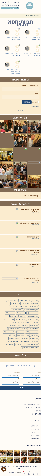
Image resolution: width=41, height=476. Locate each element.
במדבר (8, 37)
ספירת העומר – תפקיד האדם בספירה (29, 252)
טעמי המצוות (32, 319)
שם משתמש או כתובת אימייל (29, 85)
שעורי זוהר (13, 338)
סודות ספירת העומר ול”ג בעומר (30, 279)
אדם (34, 300)
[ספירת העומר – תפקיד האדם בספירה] (10, 255)
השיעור (20, 313)
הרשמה (20, 110)
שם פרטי (38, 372)
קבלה (33, 338)
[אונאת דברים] (12, 46)
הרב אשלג (16, 310)
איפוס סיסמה (35, 106)
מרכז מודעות (14, 326)
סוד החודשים (35, 432)
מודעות (24, 322)
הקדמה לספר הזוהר (30, 310)
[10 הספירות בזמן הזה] (32, 46)
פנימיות (19, 332)
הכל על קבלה (35, 435)
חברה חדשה (32, 316)
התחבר (27, 102)
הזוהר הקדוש (12, 300)
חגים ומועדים (35, 429)
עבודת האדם (13, 329)
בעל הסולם (24, 300)
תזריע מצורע (27, 53)
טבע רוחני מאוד (33, 265)
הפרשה (23, 307)
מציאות (33, 326)
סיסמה (36, 93)
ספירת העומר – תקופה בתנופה (29, 223)
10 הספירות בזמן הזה (34, 55)
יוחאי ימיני (20, 319)
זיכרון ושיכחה (36, 39)
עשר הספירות (31, 332)
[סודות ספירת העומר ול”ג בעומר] (10, 283)
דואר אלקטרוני (37, 379)
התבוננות (10, 313)
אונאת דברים (16, 55)
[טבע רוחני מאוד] (10, 269)
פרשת (34, 335)
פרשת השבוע (22, 335)
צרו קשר (4, 2)
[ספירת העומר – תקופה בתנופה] (10, 227)
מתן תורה (33, 329)
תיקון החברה (32, 345)
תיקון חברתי (19, 345)
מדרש (34, 322)
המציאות (15, 303)
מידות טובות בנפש (15, 71)
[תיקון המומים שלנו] (10, 241)
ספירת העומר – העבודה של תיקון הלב (30, 210)
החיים (34, 303)
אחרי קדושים (27, 37)
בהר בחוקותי (7, 53)
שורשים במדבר (15, 39)
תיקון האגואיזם (12, 341)
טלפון (18, 379)
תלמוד (9, 345)
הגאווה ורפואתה (15, 73)
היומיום (25, 303)
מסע (15, 322)
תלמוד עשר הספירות (29, 348)
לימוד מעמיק (35, 438)
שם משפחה (17, 372)
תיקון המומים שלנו (33, 237)
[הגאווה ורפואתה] (12, 62)
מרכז (24, 326)
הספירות (33, 307)
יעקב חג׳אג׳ (8, 319)
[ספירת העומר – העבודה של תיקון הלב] (10, 213)
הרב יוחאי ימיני (35, 254)
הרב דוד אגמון (35, 213)
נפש (23, 329)
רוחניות (24, 338)
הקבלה (13, 307)
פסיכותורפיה (8, 332)
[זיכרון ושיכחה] (32, 30)
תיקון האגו (25, 341)
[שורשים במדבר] (12, 30)
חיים (22, 316)
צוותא (11, 335)
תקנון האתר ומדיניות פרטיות (11, 467)
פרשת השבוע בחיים (15, 37)
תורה (34, 341)
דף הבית (36, 16)
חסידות (13, 316)
